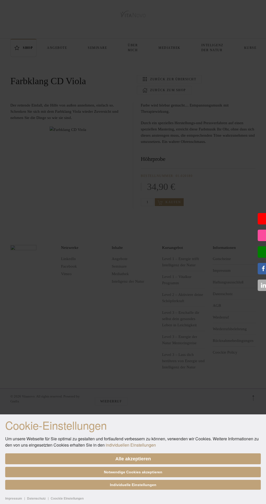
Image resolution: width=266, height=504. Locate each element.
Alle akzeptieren (133, 458)
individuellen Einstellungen (131, 445)
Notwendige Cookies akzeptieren (133, 472)
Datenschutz (36, 498)
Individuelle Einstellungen (133, 485)
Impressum (13, 498)
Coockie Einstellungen (67, 498)
